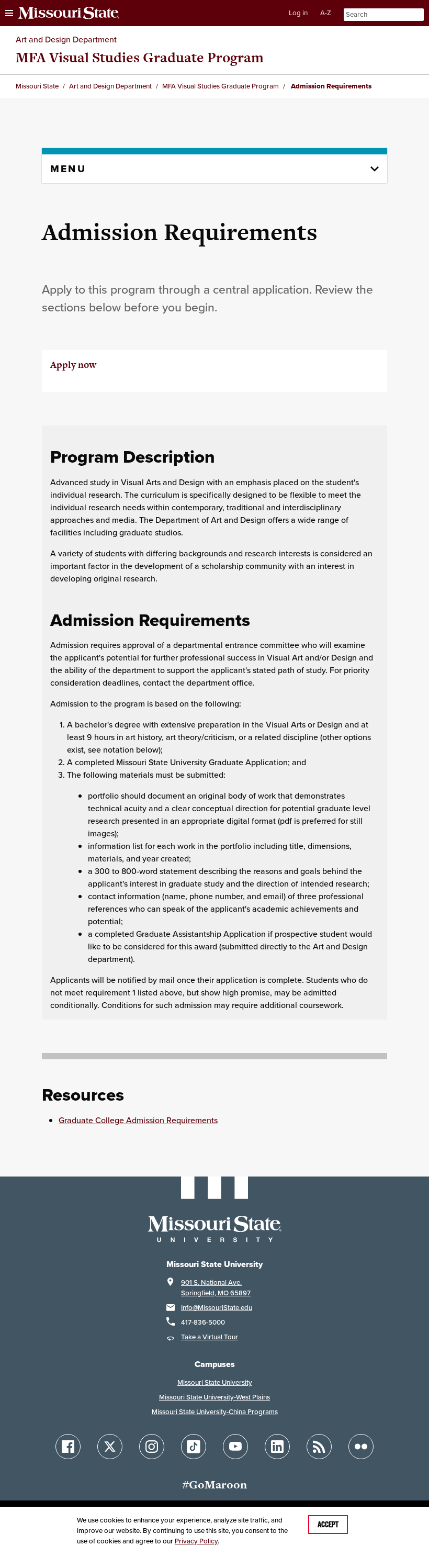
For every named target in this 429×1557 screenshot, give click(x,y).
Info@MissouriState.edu (216, 1308)
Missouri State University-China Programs (215, 1412)
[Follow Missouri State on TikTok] (193, 1446)
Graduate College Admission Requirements (138, 1120)
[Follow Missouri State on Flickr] (361, 1446)
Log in (298, 13)
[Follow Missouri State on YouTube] (235, 1446)
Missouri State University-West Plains (214, 1397)
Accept (328, 1524)
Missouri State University (214, 1382)
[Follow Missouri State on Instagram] (151, 1446)
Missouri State (37, 86)
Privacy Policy (196, 1541)
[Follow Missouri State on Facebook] (68, 1446)
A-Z (325, 13)
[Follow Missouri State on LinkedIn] (277, 1446)
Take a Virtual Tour (209, 1337)
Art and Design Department (66, 39)
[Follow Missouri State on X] (109, 1446)
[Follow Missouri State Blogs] (319, 1446)
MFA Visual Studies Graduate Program (140, 57)
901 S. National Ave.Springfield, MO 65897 (216, 1288)
